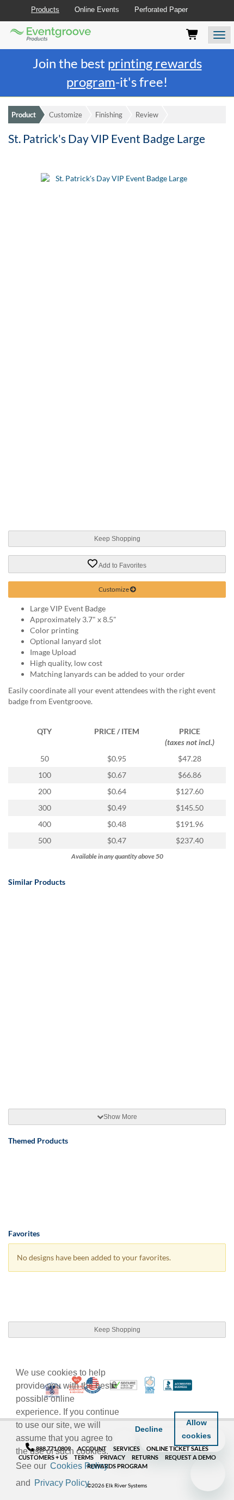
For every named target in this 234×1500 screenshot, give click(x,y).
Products (45, 9)
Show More (120, 1117)
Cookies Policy (79, 1466)
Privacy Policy (61, 1482)
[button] (94, 1483)
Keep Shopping (117, 539)
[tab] (117, 1117)
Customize (65, 114)
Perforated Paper (161, 9)
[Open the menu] (219, 35)
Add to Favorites (121, 565)
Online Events (97, 9)
